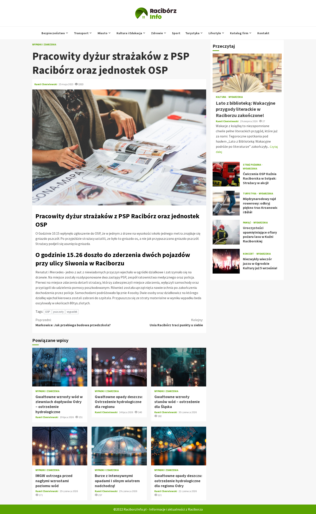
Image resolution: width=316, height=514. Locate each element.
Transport (81, 33)
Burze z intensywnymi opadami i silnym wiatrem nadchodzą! (119, 446)
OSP (47, 312)
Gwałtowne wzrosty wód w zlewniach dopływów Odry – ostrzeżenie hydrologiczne (59, 367)
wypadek (72, 312)
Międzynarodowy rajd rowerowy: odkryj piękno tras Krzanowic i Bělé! (226, 203)
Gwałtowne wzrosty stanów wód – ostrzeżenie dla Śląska (178, 367)
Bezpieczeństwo (53, 33)
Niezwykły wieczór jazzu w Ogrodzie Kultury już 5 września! (226, 261)
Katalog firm (239, 33)
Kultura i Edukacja (129, 33)
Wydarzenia (236, 97)
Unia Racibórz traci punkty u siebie (176, 322)
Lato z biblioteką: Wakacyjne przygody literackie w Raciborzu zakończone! (247, 73)
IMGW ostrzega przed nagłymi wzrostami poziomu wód (59, 446)
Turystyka (192, 33)
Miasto (102, 33)
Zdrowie (157, 33)
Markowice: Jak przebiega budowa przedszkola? (73, 322)
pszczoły (58, 312)
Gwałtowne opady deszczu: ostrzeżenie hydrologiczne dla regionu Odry (178, 446)
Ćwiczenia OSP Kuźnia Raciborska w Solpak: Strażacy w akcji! (226, 174)
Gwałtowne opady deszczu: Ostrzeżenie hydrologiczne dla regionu (119, 367)
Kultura (221, 97)
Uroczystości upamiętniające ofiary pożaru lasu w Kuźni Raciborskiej (226, 232)
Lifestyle (215, 33)
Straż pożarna (252, 165)
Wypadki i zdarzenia (44, 44)
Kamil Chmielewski (46, 84)
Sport (176, 33)
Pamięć (247, 223)
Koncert (248, 254)
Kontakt (263, 33)
